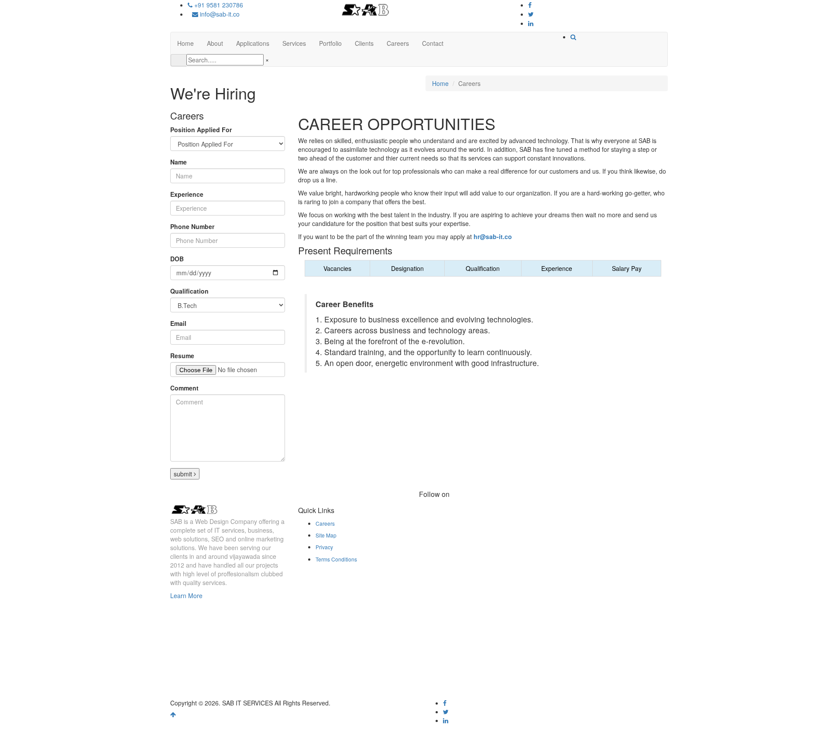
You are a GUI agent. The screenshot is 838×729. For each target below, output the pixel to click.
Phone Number (192, 226)
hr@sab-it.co (493, 236)
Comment (184, 387)
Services (294, 43)
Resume (182, 355)
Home (185, 43)
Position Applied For (201, 129)
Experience (186, 194)
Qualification (189, 291)
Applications (252, 43)
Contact (432, 43)
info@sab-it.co (219, 14)
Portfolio (330, 43)
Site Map (326, 535)
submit (184, 473)
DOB (177, 258)
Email (178, 323)
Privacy (324, 547)
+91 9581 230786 (217, 4)
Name (178, 161)
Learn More (186, 595)
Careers (398, 43)
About (215, 43)
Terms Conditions (336, 559)
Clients (364, 43)
